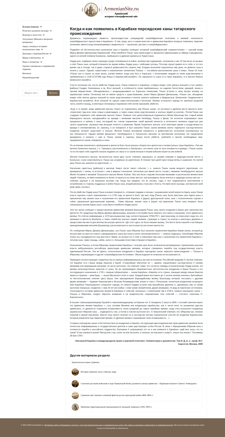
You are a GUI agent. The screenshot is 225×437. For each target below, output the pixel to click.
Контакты (26, 73)
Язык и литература (30, 62)
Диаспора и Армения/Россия (35, 54)
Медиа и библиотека (31, 58)
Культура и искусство (32, 35)
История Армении (30, 26)
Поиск (54, 93)
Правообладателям (30, 77)
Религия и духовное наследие (35, 31)
